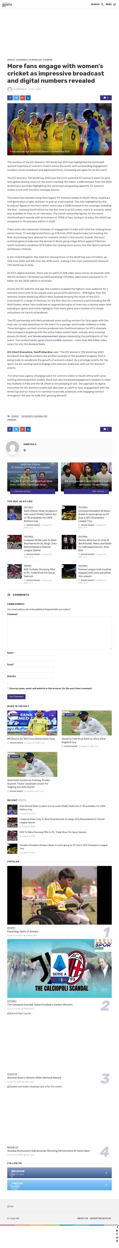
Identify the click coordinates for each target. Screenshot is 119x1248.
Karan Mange (33, 525)
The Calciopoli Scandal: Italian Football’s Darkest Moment (40, 1004)
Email (10, 664)
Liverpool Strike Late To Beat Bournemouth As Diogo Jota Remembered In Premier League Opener (40, 545)
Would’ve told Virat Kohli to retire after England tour (84, 740)
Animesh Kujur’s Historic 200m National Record (34, 1077)
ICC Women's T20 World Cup (29, 60)
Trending (47, 60)
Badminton (12, 1147)
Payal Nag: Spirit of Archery (22, 931)
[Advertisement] (59, 36)
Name (11, 653)
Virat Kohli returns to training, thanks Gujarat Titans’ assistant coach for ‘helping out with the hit (28, 783)
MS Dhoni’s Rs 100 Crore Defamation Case (31, 738)
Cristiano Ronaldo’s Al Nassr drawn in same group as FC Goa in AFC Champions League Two (94, 516)
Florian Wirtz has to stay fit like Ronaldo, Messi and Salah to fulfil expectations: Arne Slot (94, 545)
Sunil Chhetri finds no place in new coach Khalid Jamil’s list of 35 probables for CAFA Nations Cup (40, 516)
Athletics (12, 1074)
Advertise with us (100, 1218)
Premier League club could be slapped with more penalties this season (94, 573)
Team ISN (14, 1218)
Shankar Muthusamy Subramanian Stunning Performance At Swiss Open (48, 1150)
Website (11, 676)
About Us (82, 1218)
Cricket (11, 60)
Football (28, 507)
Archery (11, 928)
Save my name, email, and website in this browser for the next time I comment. (51, 688)
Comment (12, 614)
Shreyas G (21, 89)
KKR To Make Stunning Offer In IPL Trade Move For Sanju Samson (39, 573)
